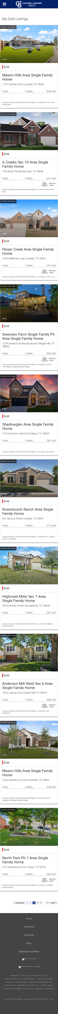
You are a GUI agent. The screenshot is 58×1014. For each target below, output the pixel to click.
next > (54, 903)
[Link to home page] (29, 4)
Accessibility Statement (20, 979)
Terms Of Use (18, 975)
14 (47, 903)
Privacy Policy (37, 975)
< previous (19, 903)
